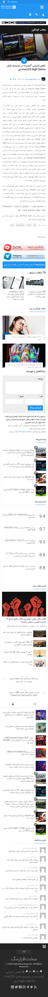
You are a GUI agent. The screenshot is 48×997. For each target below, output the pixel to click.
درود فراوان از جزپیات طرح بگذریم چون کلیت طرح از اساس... (20, 928)
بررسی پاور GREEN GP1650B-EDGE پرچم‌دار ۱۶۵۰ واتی (18, 516)
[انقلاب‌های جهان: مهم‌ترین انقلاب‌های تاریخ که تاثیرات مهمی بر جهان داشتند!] (24, 604)
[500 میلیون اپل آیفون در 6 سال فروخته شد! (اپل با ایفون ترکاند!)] (35, 283)
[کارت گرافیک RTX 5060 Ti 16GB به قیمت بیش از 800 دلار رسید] (41, 491)
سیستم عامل (20, 225)
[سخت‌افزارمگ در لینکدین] (12, 986)
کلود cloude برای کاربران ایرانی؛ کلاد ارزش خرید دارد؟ (19, 478)
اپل (35, 225)
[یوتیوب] (24, 247)
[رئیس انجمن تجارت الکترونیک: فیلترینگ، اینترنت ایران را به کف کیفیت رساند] (41, 766)
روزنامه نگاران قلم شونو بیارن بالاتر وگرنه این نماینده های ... (22, 861)
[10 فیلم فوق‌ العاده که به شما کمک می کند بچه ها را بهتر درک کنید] (24, 356)
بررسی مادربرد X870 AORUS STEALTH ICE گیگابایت (20, 542)
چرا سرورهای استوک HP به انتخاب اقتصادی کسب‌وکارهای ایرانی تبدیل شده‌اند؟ (18, 465)
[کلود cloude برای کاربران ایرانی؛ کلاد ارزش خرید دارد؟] (41, 478)
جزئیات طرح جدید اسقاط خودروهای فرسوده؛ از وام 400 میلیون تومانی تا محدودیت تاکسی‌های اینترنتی (18, 453)
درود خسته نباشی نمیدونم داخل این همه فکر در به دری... (20, 889)
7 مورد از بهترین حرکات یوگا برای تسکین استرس (18, 653)
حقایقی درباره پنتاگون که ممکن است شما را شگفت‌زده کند (17, 633)
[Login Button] (30, 14)
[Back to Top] (24, 952)
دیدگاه (40, 379)
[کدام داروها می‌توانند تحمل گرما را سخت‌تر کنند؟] (24, 328)
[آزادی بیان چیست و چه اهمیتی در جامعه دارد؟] (39, 663)
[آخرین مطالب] (35, 704)
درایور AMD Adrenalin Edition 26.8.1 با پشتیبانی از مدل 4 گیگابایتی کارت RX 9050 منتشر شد (18, 740)
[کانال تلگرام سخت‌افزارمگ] (27, 986)
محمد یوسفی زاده (30, 79)
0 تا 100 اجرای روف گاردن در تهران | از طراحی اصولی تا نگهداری (18, 643)
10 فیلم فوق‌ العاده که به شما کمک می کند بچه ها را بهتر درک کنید (24, 366)
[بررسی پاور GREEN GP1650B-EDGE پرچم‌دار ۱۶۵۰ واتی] (41, 753)
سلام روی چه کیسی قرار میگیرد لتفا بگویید (23, 851)
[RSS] (35, 986)
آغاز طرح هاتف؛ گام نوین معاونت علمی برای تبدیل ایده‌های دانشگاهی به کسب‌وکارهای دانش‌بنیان (19, 265)
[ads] (24, 22)
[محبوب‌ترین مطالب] (13, 704)
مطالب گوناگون (38, 30)
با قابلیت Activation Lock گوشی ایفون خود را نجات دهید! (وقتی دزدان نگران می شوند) (15, 295)
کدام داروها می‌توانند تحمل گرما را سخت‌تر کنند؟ (26, 338)
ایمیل (20, 396)
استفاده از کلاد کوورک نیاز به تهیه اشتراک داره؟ (21, 898)
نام (41, 396)
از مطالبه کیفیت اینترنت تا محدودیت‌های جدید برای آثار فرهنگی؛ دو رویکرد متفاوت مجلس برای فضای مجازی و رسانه (19, 804)
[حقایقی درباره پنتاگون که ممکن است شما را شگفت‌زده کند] (39, 633)
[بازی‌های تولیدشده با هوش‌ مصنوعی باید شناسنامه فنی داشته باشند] (41, 728)
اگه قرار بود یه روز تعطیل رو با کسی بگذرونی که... (20, 907)
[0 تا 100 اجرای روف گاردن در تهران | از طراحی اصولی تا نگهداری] (39, 643)
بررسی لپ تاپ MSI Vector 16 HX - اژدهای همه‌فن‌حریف (19, 568)
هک (12, 225)
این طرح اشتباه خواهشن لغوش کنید (25, 879)
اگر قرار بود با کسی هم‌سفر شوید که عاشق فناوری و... (21, 918)
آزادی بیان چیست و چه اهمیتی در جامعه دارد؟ (17, 663)
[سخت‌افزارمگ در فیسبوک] (20, 986)
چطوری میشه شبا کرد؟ (30, 937)
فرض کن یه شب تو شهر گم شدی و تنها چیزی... (21, 870)
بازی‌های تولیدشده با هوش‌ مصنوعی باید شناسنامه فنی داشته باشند (19, 728)
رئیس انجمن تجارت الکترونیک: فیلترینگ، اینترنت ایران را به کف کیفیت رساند (19, 766)
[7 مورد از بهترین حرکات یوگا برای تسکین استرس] (39, 653)
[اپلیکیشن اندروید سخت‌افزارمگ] (31, 986)
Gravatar (22, 431)
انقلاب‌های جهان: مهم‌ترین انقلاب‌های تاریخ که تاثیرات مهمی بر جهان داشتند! (26, 620)
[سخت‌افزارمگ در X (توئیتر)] (16, 986)
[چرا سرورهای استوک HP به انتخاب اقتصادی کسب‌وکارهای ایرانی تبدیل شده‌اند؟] (41, 465)
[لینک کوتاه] (11, 79)
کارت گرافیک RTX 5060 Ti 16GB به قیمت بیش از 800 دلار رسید (18, 491)
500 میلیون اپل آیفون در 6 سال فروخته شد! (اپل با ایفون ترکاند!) (36, 294)
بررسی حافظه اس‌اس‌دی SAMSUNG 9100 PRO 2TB (19, 529)
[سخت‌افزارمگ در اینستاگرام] (24, 986)
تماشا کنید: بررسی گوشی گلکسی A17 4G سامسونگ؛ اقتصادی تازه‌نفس (20, 555)
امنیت (29, 225)
